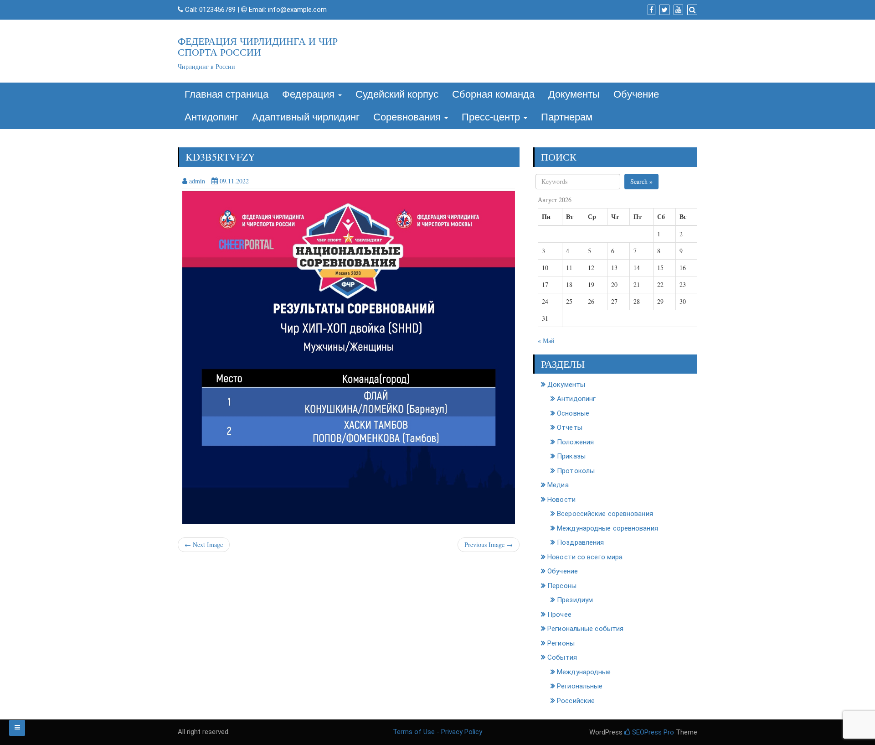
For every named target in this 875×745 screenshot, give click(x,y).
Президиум (575, 600)
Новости (561, 499)
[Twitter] (663, 10)
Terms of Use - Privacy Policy (437, 732)
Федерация (309, 94)
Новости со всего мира (585, 557)
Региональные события (585, 629)
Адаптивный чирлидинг (306, 117)
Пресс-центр (492, 117)
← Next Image (204, 544)
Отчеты (569, 427)
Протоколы (576, 471)
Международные (584, 672)
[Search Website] (691, 10)
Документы (574, 94)
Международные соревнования (607, 528)
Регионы (561, 643)
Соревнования (408, 117)
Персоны (561, 586)
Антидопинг (211, 117)
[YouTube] (677, 10)
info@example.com (297, 9)
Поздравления (580, 542)
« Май (546, 340)
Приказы (571, 456)
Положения (575, 442)
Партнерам (566, 117)
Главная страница (226, 94)
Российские (576, 701)
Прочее (559, 614)
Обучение (636, 94)
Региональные (579, 686)
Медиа (558, 485)
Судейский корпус (396, 94)
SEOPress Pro (652, 732)
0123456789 (217, 9)
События (562, 657)
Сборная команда (493, 94)
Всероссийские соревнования (605, 514)
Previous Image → (488, 544)
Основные (573, 413)
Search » (641, 181)
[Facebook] (650, 10)
